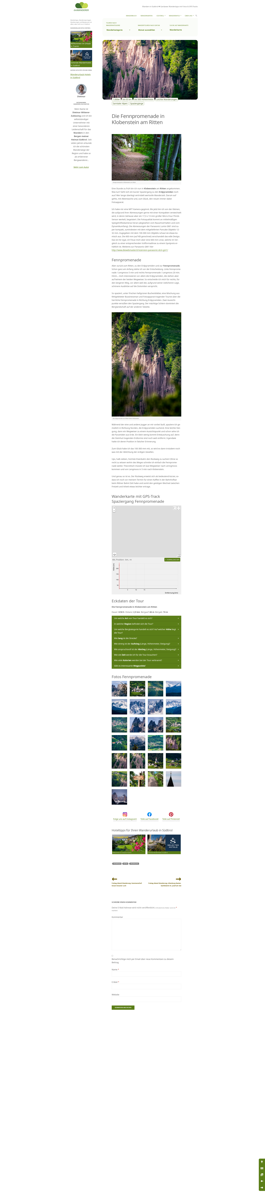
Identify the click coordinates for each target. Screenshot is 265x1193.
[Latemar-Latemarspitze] (155, 706)
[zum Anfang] (262, 1162)
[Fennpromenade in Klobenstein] (155, 779)
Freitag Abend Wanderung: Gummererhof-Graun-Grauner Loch (127, 884)
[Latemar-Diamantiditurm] (137, 706)
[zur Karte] (262, 1168)
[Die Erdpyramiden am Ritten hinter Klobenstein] (146, 364)
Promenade (117, 863)
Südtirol (160, 16)
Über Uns (188, 16)
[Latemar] (173, 706)
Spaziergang (134, 863)
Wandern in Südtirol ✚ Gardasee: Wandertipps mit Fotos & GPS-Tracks (170, 6)
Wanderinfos (174, 16)
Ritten (126, 863)
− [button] (114, 510)
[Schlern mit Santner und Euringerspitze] (119, 688)
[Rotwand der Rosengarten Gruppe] (119, 797)
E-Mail (115, 982)
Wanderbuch (131, 16)
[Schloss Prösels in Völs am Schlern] (119, 743)
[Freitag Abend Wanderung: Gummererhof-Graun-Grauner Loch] (262, 1181)
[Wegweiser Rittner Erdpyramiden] (137, 779)
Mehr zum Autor (81, 167)
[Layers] (114, 554)
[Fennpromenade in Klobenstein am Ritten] (146, 157)
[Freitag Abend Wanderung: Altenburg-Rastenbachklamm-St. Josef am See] (262, 1188)
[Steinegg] (155, 688)
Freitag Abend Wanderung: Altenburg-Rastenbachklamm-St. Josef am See (164, 884)
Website (115, 994)
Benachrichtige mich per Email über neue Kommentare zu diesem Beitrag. (143, 961)
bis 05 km (127, 99)
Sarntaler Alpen (120, 103)
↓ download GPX (172, 560)
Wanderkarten (146, 16)
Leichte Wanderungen (166, 99)
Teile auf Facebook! (149, 819)
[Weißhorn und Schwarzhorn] (173, 688)
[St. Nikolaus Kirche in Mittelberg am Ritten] (155, 761)
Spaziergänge (136, 103)
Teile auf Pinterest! (171, 819)
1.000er (116, 99)
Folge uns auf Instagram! (125, 819)
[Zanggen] (119, 706)
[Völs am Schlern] (137, 688)
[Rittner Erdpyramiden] (173, 743)
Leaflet (179, 556)
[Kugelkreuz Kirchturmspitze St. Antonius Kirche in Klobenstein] (173, 779)
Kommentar (117, 917)
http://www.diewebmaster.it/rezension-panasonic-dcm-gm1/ (140, 250)
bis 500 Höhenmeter (144, 99)
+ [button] (114, 508)
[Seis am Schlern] (119, 724)
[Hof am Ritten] (173, 761)
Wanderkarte (176, 30)
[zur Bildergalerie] (262, 1175)
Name (115, 969)
